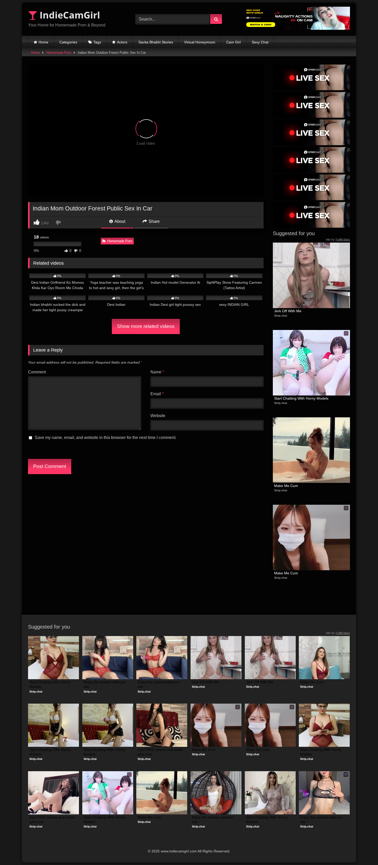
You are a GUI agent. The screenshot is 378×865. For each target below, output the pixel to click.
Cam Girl (233, 42)
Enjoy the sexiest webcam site (105, 684)
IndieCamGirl (68, 15)
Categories (68, 42)
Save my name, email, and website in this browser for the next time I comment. (105, 437)
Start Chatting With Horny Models (301, 398)
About (119, 221)
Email (157, 394)
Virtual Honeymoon (199, 42)
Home (43, 42)
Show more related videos (146, 326)
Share (154, 221)
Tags (97, 42)
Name (157, 372)
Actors (122, 42)
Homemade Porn (58, 52)
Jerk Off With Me (287, 311)
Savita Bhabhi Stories (155, 42)
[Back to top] (362, 850)
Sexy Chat (260, 42)
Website (157, 415)
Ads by (338, 239)
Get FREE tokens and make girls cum (161, 752)
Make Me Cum (286, 486)
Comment (37, 372)
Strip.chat (280, 315)
